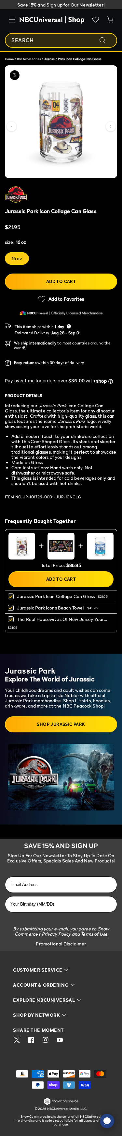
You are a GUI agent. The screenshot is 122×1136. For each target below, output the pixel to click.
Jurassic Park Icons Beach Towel (50, 607)
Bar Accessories (29, 59)
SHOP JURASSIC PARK (61, 724)
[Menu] (12, 19)
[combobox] (61, 40)
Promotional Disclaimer (61, 943)
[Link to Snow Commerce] (61, 1104)
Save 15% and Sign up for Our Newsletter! (61, 5)
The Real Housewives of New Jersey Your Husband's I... (60, 621)
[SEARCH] (107, 40)
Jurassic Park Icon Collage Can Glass (56, 596)
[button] (11, 126)
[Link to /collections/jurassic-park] (51, 194)
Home (9, 59)
